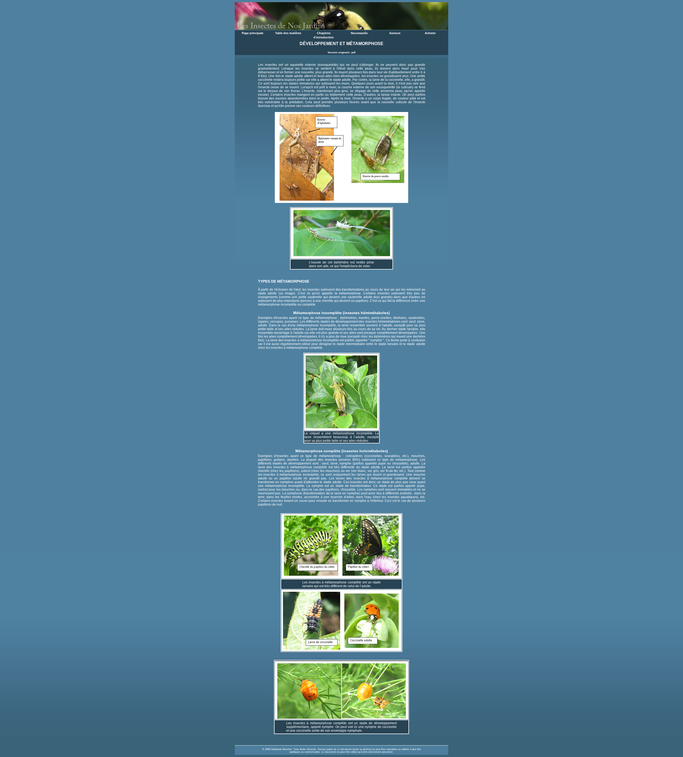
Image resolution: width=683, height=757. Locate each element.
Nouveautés (359, 33)
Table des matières (288, 33)
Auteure (394, 33)
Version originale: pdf (341, 52)
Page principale (252, 33)
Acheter (430, 33)
